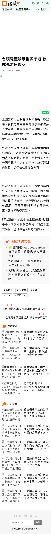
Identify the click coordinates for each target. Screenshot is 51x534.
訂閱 (38, 522)
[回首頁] (11, 3)
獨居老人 (21, 295)
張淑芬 (22, 290)
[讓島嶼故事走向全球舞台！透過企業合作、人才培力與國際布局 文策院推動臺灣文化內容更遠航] (12, 414)
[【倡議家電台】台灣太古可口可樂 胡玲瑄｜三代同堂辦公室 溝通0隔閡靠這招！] (12, 463)
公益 (35, 290)
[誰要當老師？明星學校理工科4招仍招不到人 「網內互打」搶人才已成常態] (12, 372)
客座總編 (7, 9)
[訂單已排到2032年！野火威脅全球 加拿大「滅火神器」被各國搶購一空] (12, 388)
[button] (47, 3)
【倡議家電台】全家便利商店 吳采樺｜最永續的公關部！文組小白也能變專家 (36, 429)
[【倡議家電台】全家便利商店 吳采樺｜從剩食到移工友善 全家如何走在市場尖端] (12, 447)
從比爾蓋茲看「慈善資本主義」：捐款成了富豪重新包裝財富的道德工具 (36, 351)
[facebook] (33, 3)
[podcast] (38, 3)
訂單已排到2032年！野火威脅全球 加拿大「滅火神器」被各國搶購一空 (36, 387)
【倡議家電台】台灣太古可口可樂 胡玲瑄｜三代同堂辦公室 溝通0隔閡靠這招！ (36, 462)
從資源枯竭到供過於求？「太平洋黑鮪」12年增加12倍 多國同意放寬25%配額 (36, 335)
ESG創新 (41, 9)
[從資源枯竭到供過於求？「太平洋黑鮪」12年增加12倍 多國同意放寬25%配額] (12, 337)
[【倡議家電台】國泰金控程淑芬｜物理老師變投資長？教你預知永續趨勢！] (12, 496)
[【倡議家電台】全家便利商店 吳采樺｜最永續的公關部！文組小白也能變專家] (12, 431)
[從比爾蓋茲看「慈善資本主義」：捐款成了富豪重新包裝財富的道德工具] (12, 353)
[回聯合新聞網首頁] (4, 3)
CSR (8, 295)
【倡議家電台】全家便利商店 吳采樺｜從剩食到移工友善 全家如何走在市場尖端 (36, 445)
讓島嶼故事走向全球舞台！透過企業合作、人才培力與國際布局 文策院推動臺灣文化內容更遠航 (36, 413)
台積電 (9, 290)
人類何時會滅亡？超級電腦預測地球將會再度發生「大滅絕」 (27, 274)
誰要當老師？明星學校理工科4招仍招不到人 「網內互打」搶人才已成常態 (36, 370)
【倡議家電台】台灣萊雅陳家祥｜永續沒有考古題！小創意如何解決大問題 (36, 478)
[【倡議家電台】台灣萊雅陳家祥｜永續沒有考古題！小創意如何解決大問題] (12, 480)
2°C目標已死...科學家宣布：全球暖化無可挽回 (27, 263)
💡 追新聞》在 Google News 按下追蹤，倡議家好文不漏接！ (27, 251)
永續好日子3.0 (24, 9)
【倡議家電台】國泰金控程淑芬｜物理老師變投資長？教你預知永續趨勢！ (36, 494)
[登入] (42, 3)
